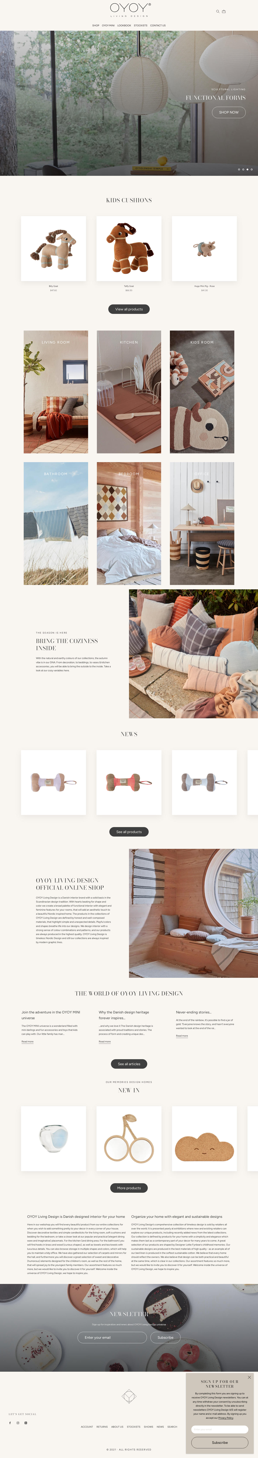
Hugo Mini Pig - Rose (204, 286)
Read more (28, 1041)
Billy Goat (53, 286)
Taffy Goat (129, 286)
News (160, 1426)
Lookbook (124, 25)
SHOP (95, 25)
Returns (102, 1426)
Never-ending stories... (193, 1012)
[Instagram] (18, 1423)
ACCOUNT (87, 1426)
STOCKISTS (140, 25)
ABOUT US (117, 1426)
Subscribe (220, 1442)
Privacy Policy (225, 1417)
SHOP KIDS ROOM (176, 112)
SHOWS (148, 1426)
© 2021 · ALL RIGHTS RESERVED (129, 1449)
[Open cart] (223, 11)
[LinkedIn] (26, 1423)
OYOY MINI (108, 25)
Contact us (158, 25)
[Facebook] (10, 1423)
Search (172, 1426)
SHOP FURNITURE (224, 112)
